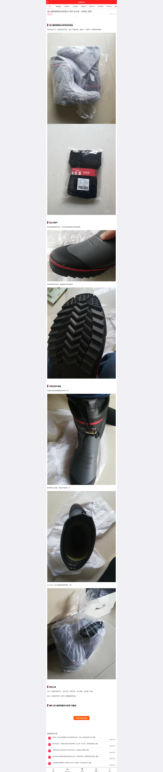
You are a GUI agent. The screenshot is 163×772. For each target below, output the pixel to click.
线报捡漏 (58, 6)
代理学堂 (66, 6)
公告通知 (75, 6)
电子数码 (100, 6)
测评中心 (92, 6)
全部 (49, 6)
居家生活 (83, 6)
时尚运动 (109, 6)
